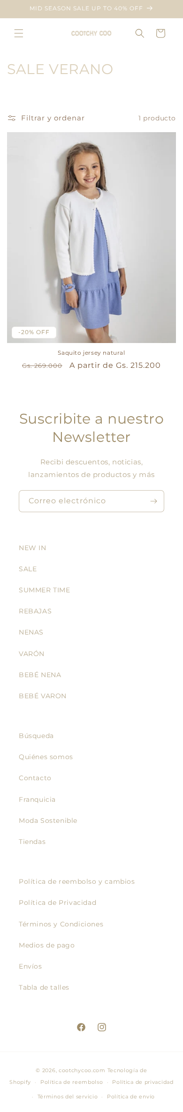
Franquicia (37, 799)
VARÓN (32, 653)
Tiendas (32, 841)
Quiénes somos (46, 757)
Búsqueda (36, 735)
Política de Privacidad (57, 902)
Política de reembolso (71, 1082)
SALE (28, 569)
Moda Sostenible (48, 820)
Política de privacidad (142, 1082)
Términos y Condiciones (61, 924)
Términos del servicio (68, 1096)
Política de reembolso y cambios (77, 881)
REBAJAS (35, 611)
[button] (18, 33)
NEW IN (32, 548)
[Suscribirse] (153, 501)
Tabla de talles (44, 987)
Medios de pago (47, 945)
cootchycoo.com (82, 1070)
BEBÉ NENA (40, 675)
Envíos (30, 966)
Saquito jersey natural (91, 352)
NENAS (31, 632)
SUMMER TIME (44, 590)
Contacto (35, 778)
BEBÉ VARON (43, 696)
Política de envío (131, 1096)
